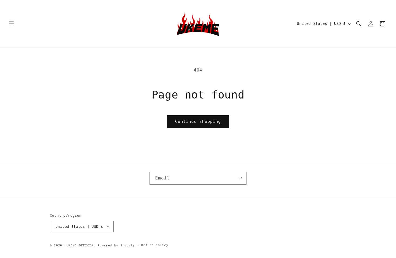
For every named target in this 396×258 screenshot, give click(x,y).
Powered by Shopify (116, 245)
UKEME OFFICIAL (82, 245)
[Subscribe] (240, 178)
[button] (11, 24)
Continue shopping (198, 121)
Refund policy (154, 245)
